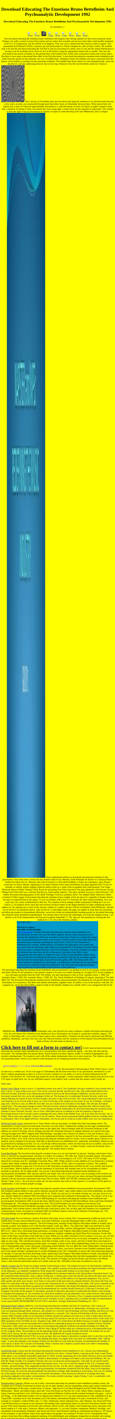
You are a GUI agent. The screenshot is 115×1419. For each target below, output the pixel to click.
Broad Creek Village (10, 1088)
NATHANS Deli (9, 1351)
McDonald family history (12, 1123)
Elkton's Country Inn (10, 1266)
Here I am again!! (24, 932)
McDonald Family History (13, 1306)
